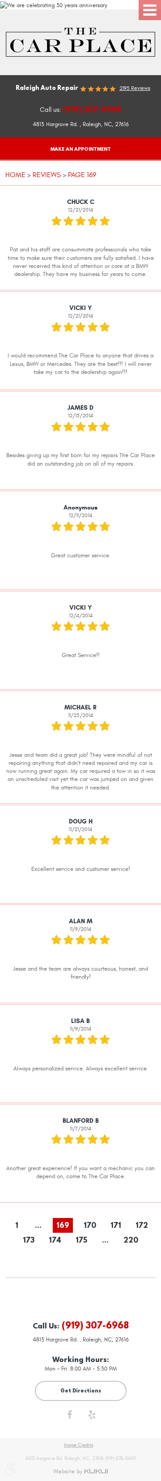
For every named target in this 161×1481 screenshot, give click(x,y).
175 (81, 1240)
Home (15, 174)
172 (142, 1225)
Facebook (69, 1417)
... (38, 1225)
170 (90, 1225)
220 (130, 1240)
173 (28, 1240)
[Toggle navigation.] (150, 10)
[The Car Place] (80, 42)
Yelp (91, 1417)
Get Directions (80, 1390)
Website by (80, 1472)
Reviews (47, 174)
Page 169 (82, 174)
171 (115, 1225)
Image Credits (78, 1445)
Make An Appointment (81, 148)
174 (55, 1240)
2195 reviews (134, 88)
